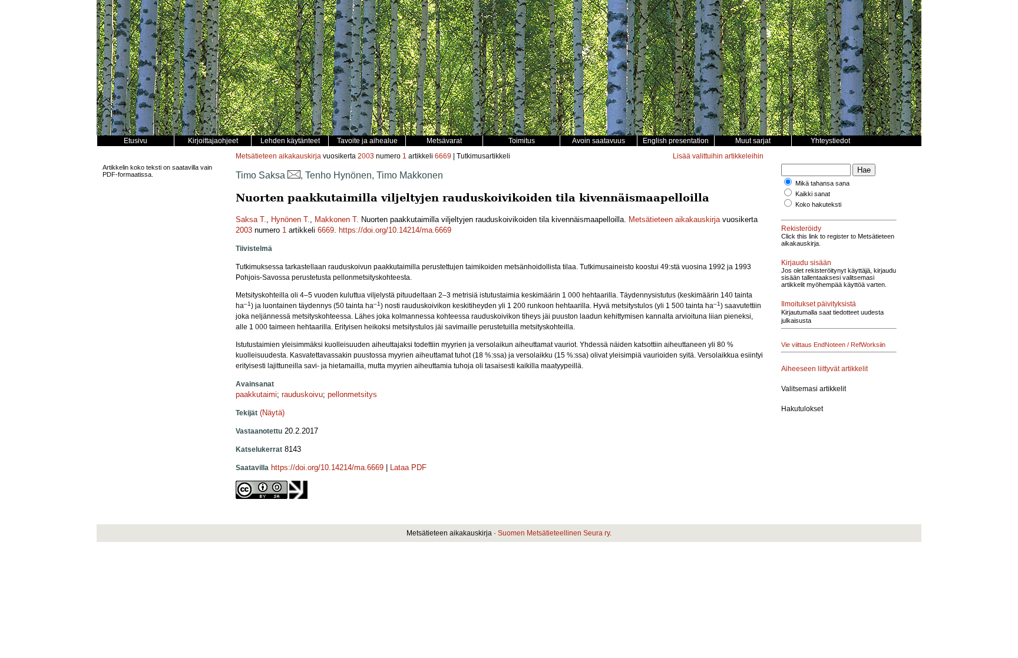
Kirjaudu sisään (806, 263)
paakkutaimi (256, 394)
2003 (366, 156)
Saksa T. (251, 219)
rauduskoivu (302, 394)
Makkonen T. (337, 219)
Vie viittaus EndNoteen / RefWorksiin (833, 344)
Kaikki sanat (812, 193)
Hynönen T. (290, 219)
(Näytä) (272, 412)
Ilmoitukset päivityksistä (818, 304)
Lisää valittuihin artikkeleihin (718, 156)
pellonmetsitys (352, 394)
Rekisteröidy (801, 228)
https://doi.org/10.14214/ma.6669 (395, 230)
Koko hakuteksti (818, 204)
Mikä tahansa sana (822, 183)
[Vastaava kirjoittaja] (293, 175)
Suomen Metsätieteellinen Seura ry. (555, 533)
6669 (443, 156)
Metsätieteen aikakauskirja (278, 156)
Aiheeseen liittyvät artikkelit (824, 369)
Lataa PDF (408, 467)
